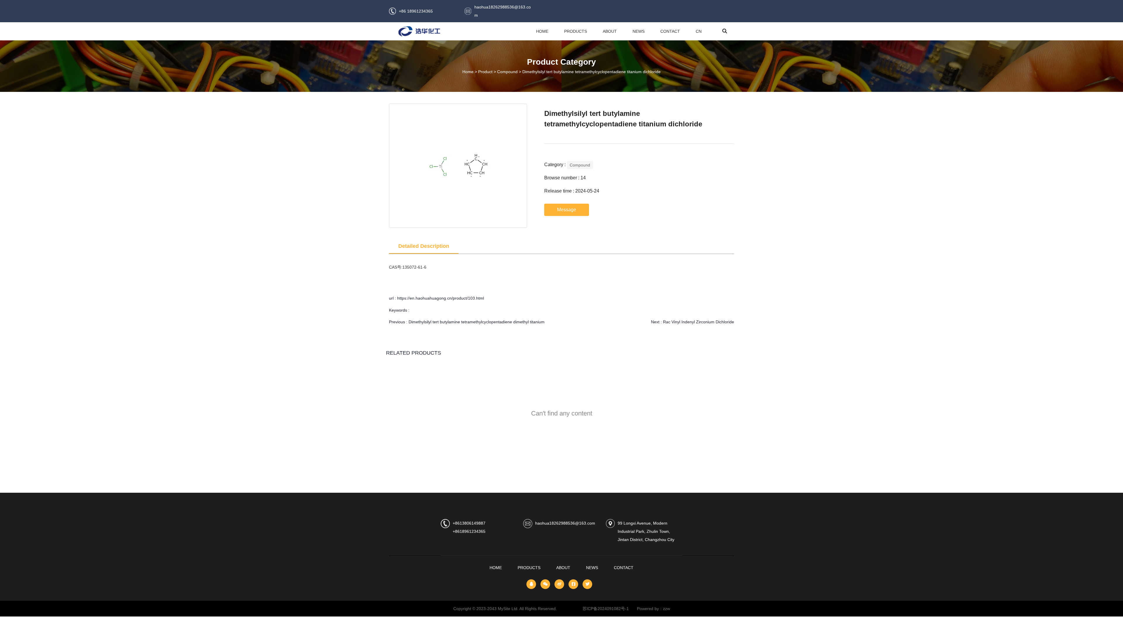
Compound (507, 72)
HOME (542, 31)
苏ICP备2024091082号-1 (610, 608)
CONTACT (670, 31)
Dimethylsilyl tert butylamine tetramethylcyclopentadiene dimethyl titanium (477, 322)
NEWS (639, 31)
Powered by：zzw (653, 608)
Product (485, 72)
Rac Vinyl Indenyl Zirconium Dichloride (698, 322)
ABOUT (610, 31)
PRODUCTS (575, 31)
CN (699, 31)
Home (468, 72)
